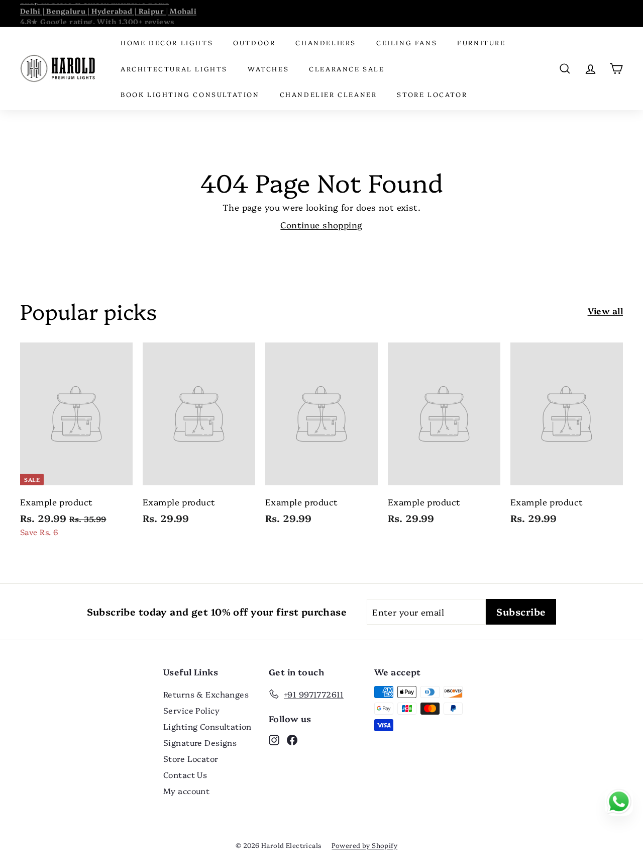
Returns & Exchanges (206, 694)
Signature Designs (200, 742)
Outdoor (254, 42)
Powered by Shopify (364, 844)
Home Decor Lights (167, 42)
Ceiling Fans (406, 42)
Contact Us (185, 774)
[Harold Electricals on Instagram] (274, 738)
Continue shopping (321, 224)
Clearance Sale (346, 68)
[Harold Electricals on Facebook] (292, 738)
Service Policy (191, 710)
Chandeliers (325, 42)
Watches (268, 68)
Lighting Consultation (207, 726)
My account (186, 790)
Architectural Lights (174, 68)
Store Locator (432, 94)
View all (605, 310)
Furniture (481, 42)
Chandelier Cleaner (328, 94)
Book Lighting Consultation (190, 94)
